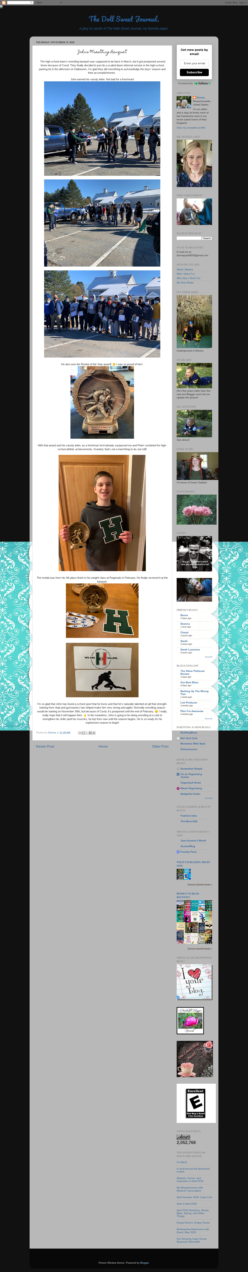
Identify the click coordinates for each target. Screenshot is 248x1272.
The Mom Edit (189, 821)
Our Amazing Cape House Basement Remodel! (192, 1240)
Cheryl (184, 632)
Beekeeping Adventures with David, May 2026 (193, 1231)
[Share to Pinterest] (94, 733)
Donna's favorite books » (200, 884)
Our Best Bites (189, 682)
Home (103, 746)
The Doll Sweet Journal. (124, 19)
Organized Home (190, 782)
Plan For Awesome (191, 711)
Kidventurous (188, 749)
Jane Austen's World (193, 840)
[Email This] (80, 733)
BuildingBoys (188, 732)
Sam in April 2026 (187, 1203)
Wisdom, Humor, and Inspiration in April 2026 (190, 1179)
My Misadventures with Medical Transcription (190, 1189)
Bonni (184, 615)
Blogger (144, 1262)
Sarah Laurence (190, 649)
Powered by (185, 83)
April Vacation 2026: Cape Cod (194, 1197)
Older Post (160, 746)
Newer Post (45, 746)
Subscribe (194, 72)
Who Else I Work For (188, 278)
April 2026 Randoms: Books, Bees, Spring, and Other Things (193, 1213)
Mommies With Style (193, 743)
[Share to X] (87, 733)
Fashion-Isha (188, 815)
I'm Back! (182, 1162)
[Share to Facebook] (90, 733)
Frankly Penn (188, 852)
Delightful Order (190, 794)
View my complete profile (191, 127)
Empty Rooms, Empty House (193, 1222)
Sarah (184, 641)
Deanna (185, 623)
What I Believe (185, 269)
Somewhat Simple (191, 768)
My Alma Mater (185, 282)
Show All (208, 657)
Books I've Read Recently (188, 895)
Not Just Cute (189, 738)
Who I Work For (186, 274)
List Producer (188, 702)
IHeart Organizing (191, 788)
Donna (201, 97)
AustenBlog (187, 846)
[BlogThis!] (83, 733)
